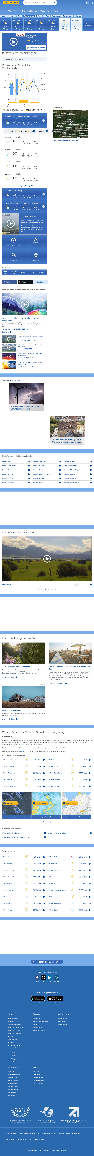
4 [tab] (49, 589)
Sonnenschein (37, 1027)
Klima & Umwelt (38, 1084)
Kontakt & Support (64, 1133)
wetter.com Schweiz (14, 1030)
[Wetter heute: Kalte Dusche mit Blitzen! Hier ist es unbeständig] (24, 304)
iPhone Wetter (62, 1018)
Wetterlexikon (12, 1092)
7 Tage (38, 16)
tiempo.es (11, 1050)
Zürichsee (23, 751)
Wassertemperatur (39, 1030)
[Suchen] (53, 2)
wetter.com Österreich (15, 1033)
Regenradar (56, 16)
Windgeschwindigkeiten (40, 1021)
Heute (3, 16)
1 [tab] (38, 589)
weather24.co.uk (13, 1062)
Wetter (10, 1014)
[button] (24, 120)
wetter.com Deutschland (15, 1027)
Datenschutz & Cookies (27, 1133)
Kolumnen (11, 1021)
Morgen (11, 16)
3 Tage (18, 16)
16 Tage (47, 16)
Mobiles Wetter (64, 1014)
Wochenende (29, 16)
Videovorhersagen (13, 1018)
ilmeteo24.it (11, 1056)
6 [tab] (55, 589)
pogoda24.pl (11, 1059)
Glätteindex (36, 1075)
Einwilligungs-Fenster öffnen (46, 1133)
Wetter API (11, 1042)
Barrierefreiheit (22, 1139)
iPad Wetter (61, 1021)
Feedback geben (43, 43)
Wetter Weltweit (13, 1089)
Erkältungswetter (38, 1081)
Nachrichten (11, 1072)
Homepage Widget (13, 1039)
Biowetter (36, 1072)
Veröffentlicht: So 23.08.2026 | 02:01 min (15, 329)
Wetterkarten (38, 1014)
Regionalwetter (12, 1084)
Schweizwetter (12, 1078)
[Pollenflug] (87, 2)
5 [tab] (52, 589)
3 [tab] (45, 589)
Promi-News (11, 1095)
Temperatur (36, 1024)
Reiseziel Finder (38, 1078)
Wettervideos (13, 1067)
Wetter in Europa (13, 1086)
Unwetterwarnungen (14, 1024)
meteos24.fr (11, 1053)
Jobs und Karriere (11, 1133)
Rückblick (77, 16)
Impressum (76, 1133)
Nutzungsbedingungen (36, 1139)
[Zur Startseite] (11, 3)
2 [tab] (42, 589)
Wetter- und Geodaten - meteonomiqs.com (15, 1046)
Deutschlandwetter (14, 1075)
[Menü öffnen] (91, 2)
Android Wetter (63, 1024)
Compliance (10, 1139)
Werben (10, 1036)
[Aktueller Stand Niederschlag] (70, 124)
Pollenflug (67, 16)
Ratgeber (36, 1067)
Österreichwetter (13, 1081)
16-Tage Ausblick (88, 24)
